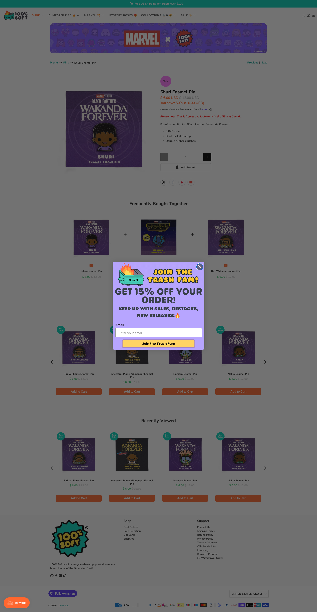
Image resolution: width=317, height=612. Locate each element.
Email (119, 324)
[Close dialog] (199, 267)
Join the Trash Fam (158, 343)
